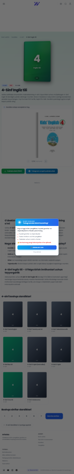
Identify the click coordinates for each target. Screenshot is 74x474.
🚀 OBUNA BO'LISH (37, 247)
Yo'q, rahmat (37, 252)
